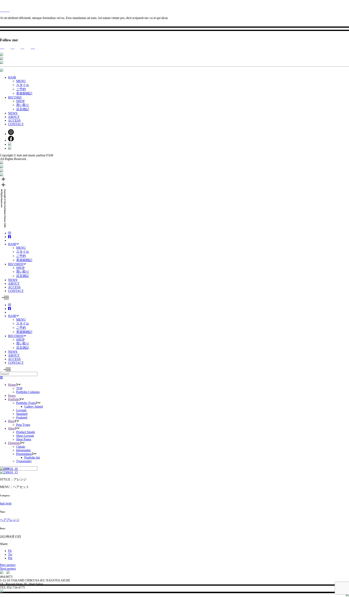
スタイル (22, 85)
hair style (6, 503)
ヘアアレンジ (9, 520)
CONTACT (16, 124)
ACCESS (14, 120)
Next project (8, 568)
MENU (21, 81)
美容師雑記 (24, 93)
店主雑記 (22, 109)
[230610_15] (9, 472)
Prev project (7, 565)
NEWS (12, 113)
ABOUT (14, 117)
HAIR (12, 77)
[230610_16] (9, 468)
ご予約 (21, 89)
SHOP (20, 101)
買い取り (22, 105)
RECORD (15, 97)
